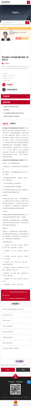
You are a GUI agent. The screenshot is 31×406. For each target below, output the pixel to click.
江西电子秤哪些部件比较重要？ (11, 116)
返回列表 (7, 295)
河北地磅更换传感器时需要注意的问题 (13, 113)
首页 (11, 16)
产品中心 (17, 16)
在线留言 (13, 123)
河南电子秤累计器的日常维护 (11, 106)
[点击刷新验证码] (19, 361)
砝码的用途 (6, 110)
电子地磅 (23, 16)
